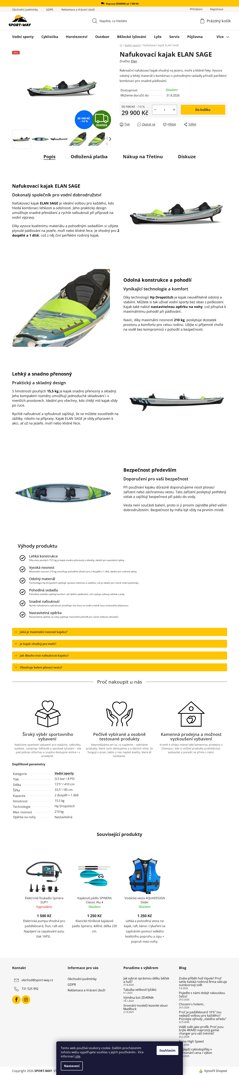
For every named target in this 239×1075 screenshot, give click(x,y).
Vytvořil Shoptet (215, 1071)
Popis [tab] (49, 156)
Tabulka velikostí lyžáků (139, 990)
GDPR (49, 9)
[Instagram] (26, 999)
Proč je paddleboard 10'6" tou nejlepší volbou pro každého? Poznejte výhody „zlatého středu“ (202, 1016)
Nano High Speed (191, 1041)
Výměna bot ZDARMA (138, 997)
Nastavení (72, 1066)
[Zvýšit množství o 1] (174, 109)
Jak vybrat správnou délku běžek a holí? (146, 980)
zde (77, 1056)
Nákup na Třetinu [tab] (143, 156)
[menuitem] (22, 36)
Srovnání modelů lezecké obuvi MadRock (145, 1007)
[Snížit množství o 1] (155, 109)
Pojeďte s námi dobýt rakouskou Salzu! (202, 994)
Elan (134, 61)
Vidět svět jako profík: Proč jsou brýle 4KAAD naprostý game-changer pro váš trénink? (201, 1030)
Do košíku (202, 110)
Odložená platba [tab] (89, 156)
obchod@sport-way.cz (37, 980)
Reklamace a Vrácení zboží (78, 9)
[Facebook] (16, 999)
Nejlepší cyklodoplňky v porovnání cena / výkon (195, 1051)
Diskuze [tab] (187, 156)
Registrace (216, 9)
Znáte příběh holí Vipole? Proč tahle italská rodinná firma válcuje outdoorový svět (203, 982)
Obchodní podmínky (25, 9)
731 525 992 (30, 989)
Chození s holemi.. (192, 1004)
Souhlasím (167, 1050)
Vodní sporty (64, 773)
